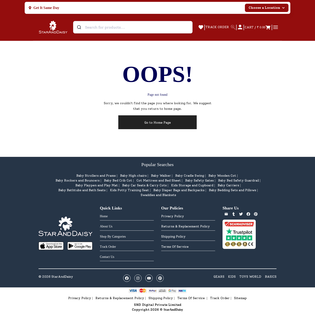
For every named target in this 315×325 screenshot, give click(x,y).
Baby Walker (161, 176)
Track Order (220, 298)
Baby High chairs (133, 176)
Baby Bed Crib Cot (118, 180)
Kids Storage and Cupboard (192, 185)
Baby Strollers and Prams (96, 176)
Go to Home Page (157, 123)
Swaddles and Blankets (158, 195)
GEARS (219, 277)
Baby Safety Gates (199, 180)
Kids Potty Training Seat (129, 190)
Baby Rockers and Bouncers (78, 180)
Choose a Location (264, 8)
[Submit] (79, 27)
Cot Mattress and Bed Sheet (159, 180)
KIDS (232, 277)
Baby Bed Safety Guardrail (238, 180)
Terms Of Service (175, 247)
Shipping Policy (173, 237)
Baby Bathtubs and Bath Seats (82, 190)
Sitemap (240, 298)
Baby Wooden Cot (222, 176)
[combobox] (132, 27)
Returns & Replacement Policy (185, 226)
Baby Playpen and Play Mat (96, 185)
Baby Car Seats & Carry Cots (144, 185)
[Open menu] (275, 27)
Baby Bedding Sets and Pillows (232, 190)
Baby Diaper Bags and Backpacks (179, 190)
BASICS (270, 277)
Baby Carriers (228, 185)
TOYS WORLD (250, 277)
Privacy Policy (172, 216)
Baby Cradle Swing (189, 176)
